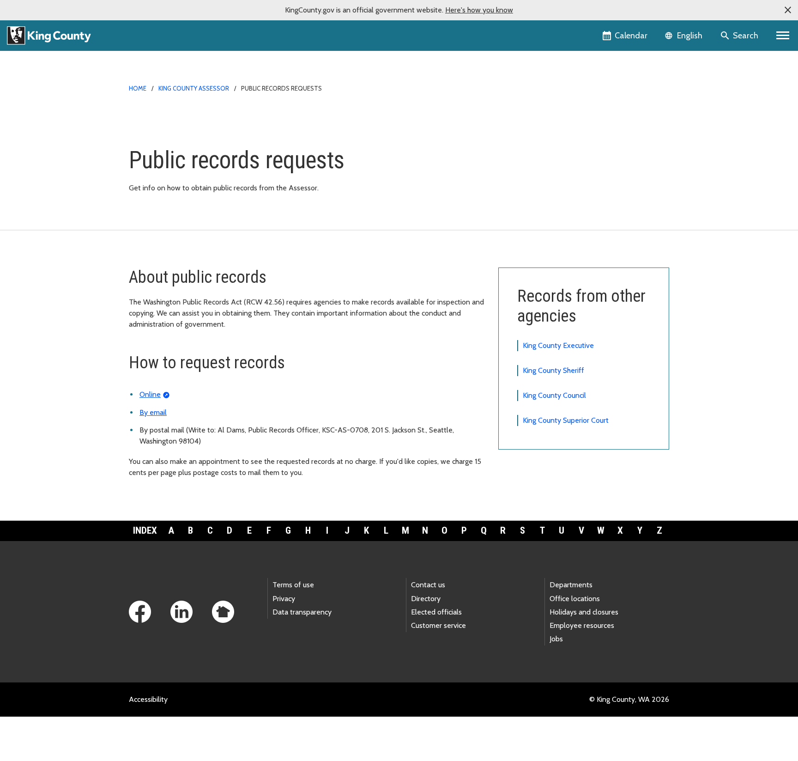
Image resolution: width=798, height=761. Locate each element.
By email (153, 412)
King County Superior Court (566, 420)
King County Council (554, 395)
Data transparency (302, 612)
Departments (571, 584)
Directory (426, 598)
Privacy (283, 598)
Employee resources (582, 625)
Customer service (438, 625)
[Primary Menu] (783, 35)
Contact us (428, 584)
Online (150, 394)
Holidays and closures (584, 612)
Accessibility (148, 699)
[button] (788, 10)
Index (145, 530)
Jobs (556, 638)
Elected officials (436, 612)
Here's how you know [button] (479, 10)
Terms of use (293, 584)
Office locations (575, 598)
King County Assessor (193, 88)
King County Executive (558, 345)
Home (137, 88)
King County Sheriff (553, 370)
